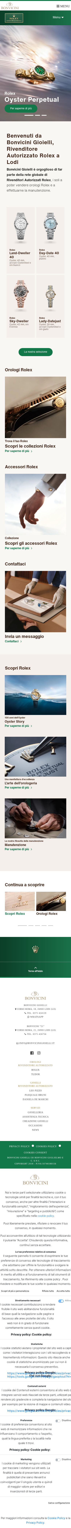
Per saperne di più (21, 108)
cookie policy (46, 1215)
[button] (28, 115)
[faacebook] (33, 1053)
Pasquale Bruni (35, 1095)
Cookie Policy (56, 1518)
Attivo (68, 1300)
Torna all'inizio (35, 971)
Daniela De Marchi (35, 1099)
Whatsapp (36, 1017)
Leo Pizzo (35, 1090)
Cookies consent (35, 1152)
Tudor (35, 1074)
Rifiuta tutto (48, 1291)
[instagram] (39, 1053)
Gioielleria (35, 1112)
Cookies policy (46, 1146)
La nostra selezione (35, 352)
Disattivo (66, 1420)
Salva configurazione (59, 1502)
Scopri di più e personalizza (15, 1291)
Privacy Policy (19, 1146)
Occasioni (35, 1125)
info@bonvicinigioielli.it (37, 1043)
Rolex (35, 1070)
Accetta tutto (63, 1291)
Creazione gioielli (35, 1121)
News (35, 1130)
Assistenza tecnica (35, 1117)
